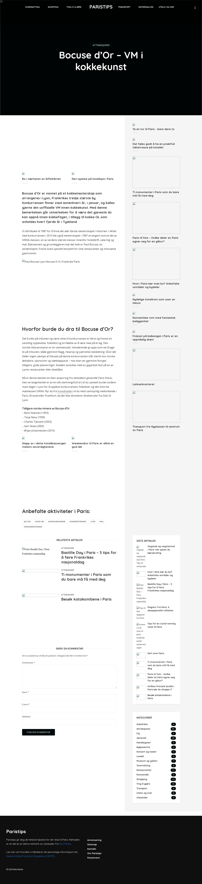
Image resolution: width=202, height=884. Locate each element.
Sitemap (92, 844)
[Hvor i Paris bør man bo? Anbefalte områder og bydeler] (156, 263)
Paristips (101, 7)
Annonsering (94, 840)
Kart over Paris (156, 653)
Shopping (53, 7)
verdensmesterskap (33, 527)
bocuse (27, 521)
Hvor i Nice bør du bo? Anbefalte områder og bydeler (160, 575)
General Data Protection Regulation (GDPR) (30, 856)
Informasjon (145, 7)
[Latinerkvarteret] (156, 364)
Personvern (93, 857)
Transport (124, 7)
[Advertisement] (69, 145)
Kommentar (28, 662)
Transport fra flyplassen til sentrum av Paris (156, 428)
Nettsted (26, 716)
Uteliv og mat (166, 7)
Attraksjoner (101, 45)
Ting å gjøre (74, 7)
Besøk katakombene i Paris (86, 599)
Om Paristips (94, 853)
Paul (101, 521)
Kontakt (91, 849)
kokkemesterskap (78, 521)
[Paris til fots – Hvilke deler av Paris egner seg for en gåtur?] (156, 218)
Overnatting (32, 7)
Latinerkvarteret (143, 384)
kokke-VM (39, 521)
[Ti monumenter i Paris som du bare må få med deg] (156, 172)
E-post (26, 704)
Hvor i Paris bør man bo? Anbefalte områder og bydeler (156, 285)
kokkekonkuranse (56, 521)
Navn (25, 692)
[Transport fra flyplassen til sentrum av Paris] (156, 406)
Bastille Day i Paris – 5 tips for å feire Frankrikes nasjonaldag (88, 557)
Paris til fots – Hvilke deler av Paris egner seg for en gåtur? (155, 239)
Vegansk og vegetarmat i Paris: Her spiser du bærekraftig (161, 549)
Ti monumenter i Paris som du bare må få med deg (86, 577)
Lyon (92, 521)
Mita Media (65, 843)
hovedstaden (65, 391)
